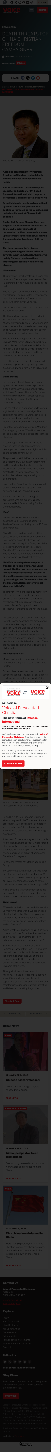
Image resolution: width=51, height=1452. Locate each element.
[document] (25, 726)
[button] (47, 687)
